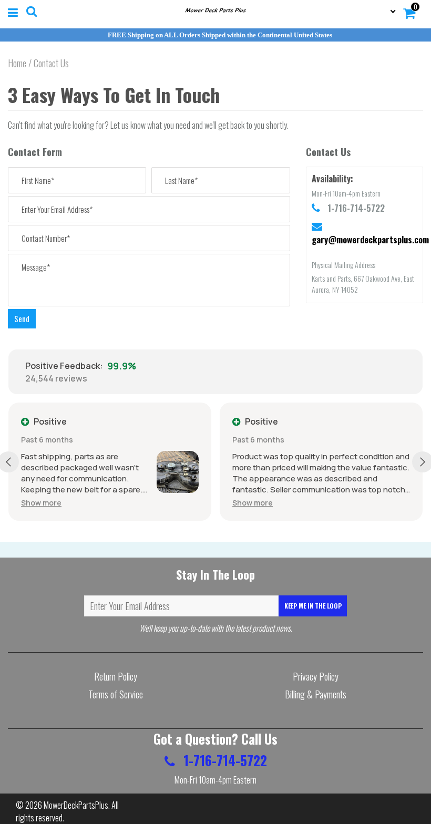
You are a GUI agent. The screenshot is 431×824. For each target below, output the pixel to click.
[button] (41, 502)
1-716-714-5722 (223, 760)
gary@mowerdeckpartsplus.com (370, 239)
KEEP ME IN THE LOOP (313, 605)
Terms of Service (115, 694)
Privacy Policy (315, 676)
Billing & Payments (315, 694)
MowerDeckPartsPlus (76, 805)
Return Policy (115, 676)
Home (17, 63)
